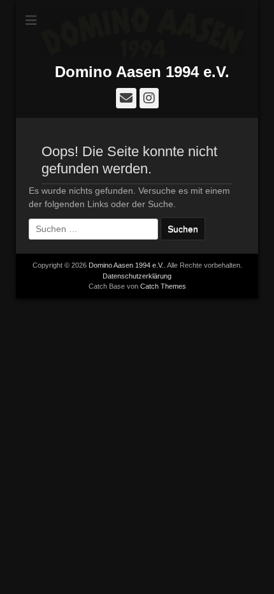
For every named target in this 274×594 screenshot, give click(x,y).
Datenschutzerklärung (137, 276)
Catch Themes (163, 286)
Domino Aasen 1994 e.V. (142, 71)
